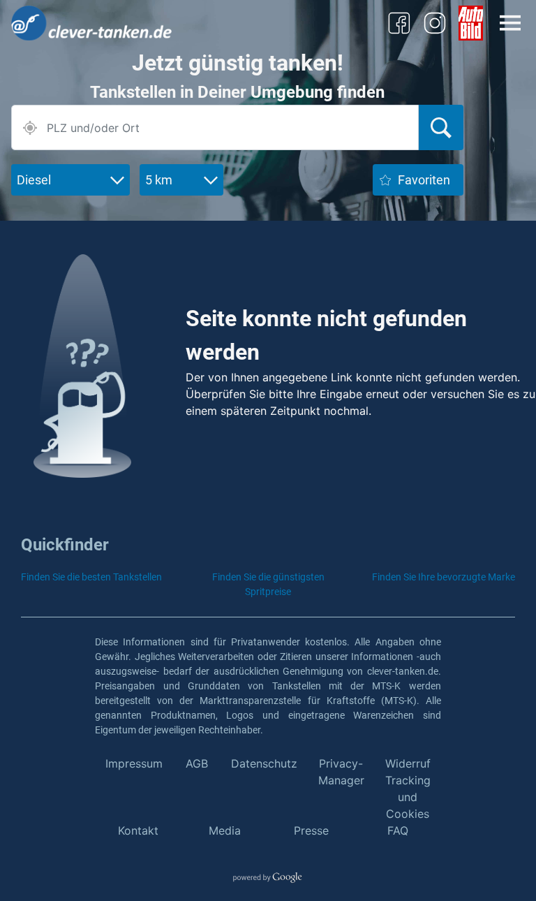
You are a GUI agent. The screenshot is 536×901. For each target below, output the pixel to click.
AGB (197, 763)
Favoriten (424, 180)
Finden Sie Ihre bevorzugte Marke (443, 577)
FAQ (397, 830)
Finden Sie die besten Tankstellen (91, 577)
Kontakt (138, 830)
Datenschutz (264, 763)
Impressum (134, 763)
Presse (311, 830)
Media (225, 830)
